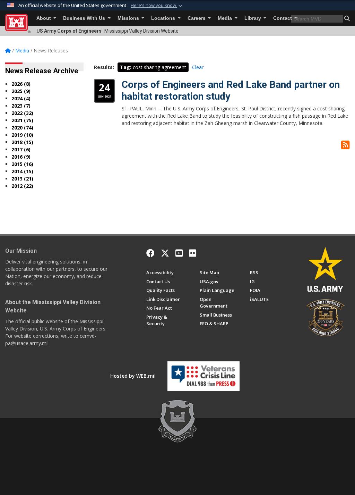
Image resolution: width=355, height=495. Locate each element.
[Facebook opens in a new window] (150, 253)
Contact (283, 18)
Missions (129, 18)
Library (253, 18)
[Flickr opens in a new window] (192, 253)
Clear (198, 67)
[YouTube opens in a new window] (179, 253)
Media (225, 18)
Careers (197, 18)
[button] (157, 5)
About (44, 18)
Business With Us (84, 18)
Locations (163, 18)
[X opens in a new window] (165, 253)
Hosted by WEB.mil (133, 375)
